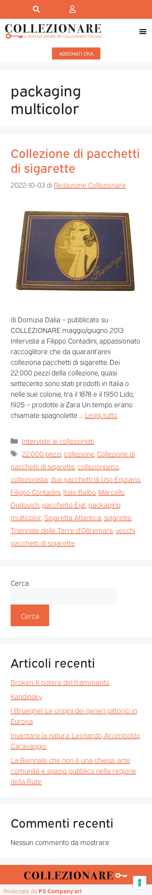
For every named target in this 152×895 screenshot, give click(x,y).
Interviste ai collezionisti (58, 440)
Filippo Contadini (35, 491)
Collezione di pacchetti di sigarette (75, 160)
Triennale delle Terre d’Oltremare (62, 529)
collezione (79, 453)
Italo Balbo (79, 491)
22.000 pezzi (41, 453)
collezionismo (97, 466)
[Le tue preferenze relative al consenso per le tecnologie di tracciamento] (139, 882)
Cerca (20, 582)
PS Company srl (60, 891)
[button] (142, 31)
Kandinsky (26, 696)
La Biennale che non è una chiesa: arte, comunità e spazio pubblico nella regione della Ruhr (73, 770)
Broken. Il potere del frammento (60, 681)
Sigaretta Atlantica (72, 517)
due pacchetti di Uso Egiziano (95, 478)
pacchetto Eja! (64, 504)
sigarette (117, 517)
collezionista (29, 478)
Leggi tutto (101, 414)
